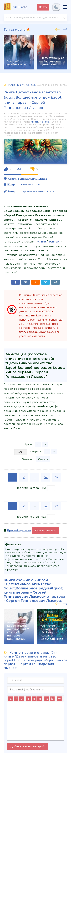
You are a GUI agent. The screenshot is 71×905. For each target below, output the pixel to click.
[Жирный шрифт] (10, 698)
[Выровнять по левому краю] (28, 698)
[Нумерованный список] (52, 698)
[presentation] (57, 29)
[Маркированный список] (46, 698)
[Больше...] (59, 698)
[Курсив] (16, 698)
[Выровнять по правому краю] (39, 698)
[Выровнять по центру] (34, 698)
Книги (34, 121)
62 (46, 477)
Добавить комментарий (28, 746)
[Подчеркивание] (21, 698)
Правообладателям (19, 530)
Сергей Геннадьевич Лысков (27, 178)
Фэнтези (45, 121)
